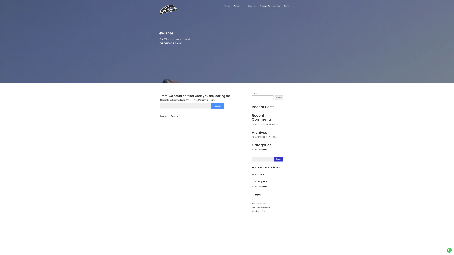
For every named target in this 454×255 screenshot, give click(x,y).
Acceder (255, 199)
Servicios (252, 6)
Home (227, 6)
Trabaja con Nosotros (270, 6)
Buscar (255, 93)
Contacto (288, 6)
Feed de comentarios (261, 207)
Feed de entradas (259, 203)
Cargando (238, 6)
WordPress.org (258, 211)
